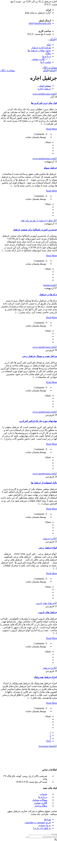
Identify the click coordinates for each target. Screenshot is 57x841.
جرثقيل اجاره (44, 88)
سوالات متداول (39, 800)
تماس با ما (45, 62)
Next (48, 741)
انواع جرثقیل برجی (47, 547)
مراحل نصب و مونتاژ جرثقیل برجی (39, 356)
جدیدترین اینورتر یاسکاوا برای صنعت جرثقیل (35, 229)
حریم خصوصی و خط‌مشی (37, 822)
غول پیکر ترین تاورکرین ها (44, 103)
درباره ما (46, 56)
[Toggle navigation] (49, 40)
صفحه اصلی (44, 85)
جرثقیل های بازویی (47, 612)
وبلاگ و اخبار (40, 805)
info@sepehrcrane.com (40, 23)
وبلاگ (48, 53)
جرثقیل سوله (50, 167)
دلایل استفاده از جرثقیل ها (44, 482)
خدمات (43, 794)
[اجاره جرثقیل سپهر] (53, 39)
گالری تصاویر (38, 59)
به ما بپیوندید (45, 825)
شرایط (47, 819)
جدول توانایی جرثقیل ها (39, 50)
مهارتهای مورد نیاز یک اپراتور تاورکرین (38, 421)
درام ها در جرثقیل (48, 294)
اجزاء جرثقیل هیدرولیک (45, 677)
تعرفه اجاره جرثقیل (41, 47)
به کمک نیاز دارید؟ (42, 828)
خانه (49, 44)
